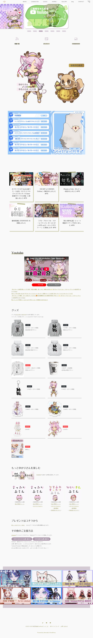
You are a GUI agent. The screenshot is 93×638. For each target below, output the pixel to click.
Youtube (40, 284)
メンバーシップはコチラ (54, 284)
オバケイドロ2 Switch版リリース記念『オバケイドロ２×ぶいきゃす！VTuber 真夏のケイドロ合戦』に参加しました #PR (21, 193)
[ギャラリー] (46, 38)
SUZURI (18, 314)
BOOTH (24, 314)
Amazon (13, 535)
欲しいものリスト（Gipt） (18, 525)
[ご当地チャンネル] (50, 622)
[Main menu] (88, 1)
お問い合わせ (64, 626)
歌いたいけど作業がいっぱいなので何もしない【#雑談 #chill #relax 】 (29, 300)
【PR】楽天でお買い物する (41, 539)
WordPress (53, 632)
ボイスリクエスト (38, 506)
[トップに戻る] (87, 632)
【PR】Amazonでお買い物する (22, 539)
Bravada (46, 632)
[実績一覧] (17, 38)
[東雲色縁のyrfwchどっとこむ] (4, 1)
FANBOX (38, 475)
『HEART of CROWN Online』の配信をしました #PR (46, 191)
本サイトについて (54, 626)
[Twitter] (42, 622)
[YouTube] (46, 622)
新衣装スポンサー (56, 510)
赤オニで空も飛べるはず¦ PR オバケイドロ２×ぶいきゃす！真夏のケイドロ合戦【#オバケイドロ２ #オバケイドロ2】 (42, 293)
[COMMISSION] (76, 38)
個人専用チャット (19, 504)
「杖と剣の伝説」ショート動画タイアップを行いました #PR (72, 223)
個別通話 (56, 508)
